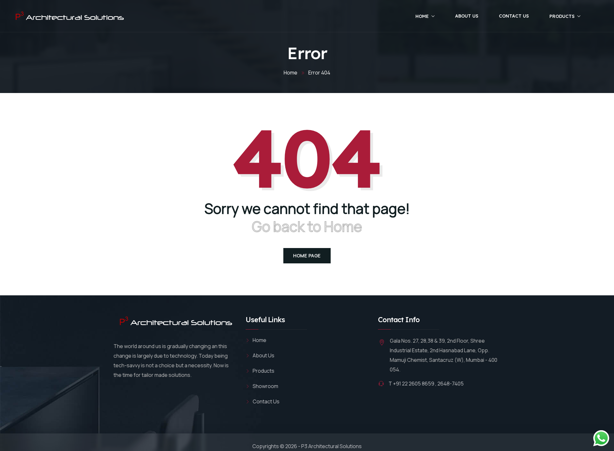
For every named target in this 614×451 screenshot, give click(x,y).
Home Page (307, 256)
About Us (466, 16)
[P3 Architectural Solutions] (69, 16)
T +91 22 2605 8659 (411, 383)
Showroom (265, 386)
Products (562, 16)
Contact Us (514, 16)
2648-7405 (450, 383)
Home (422, 16)
